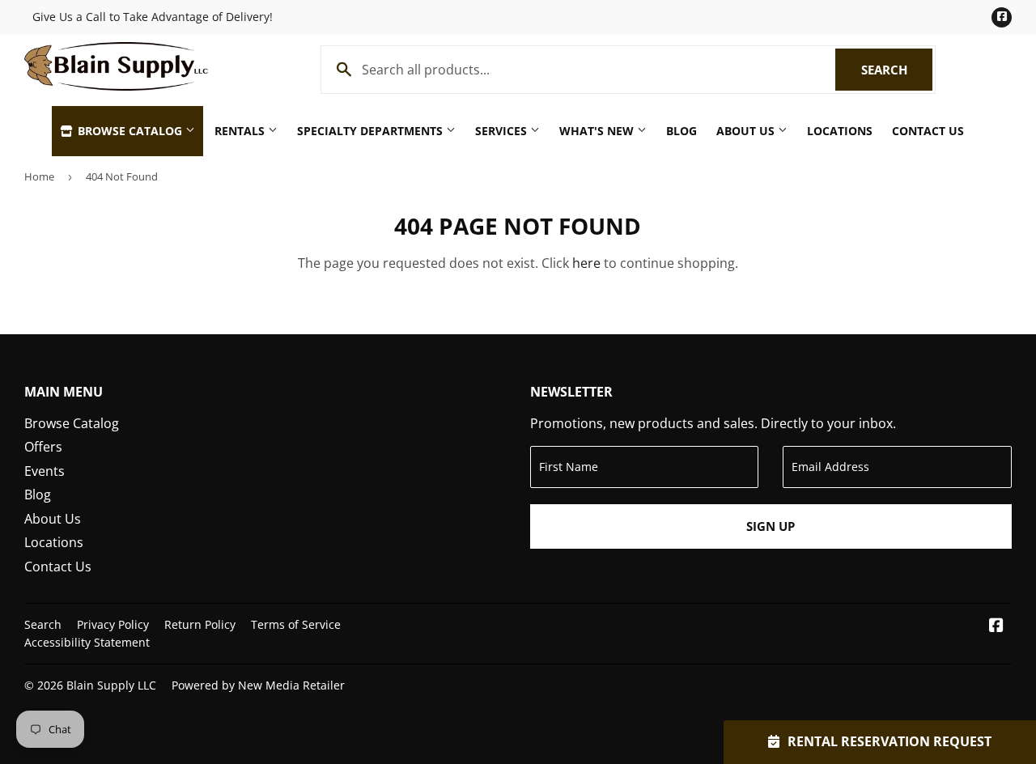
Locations (840, 130)
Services (502, 130)
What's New (598, 130)
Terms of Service (296, 624)
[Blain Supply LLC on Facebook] (996, 626)
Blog (681, 130)
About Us (747, 130)
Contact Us (928, 130)
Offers (43, 447)
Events (44, 471)
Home (39, 176)
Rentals (241, 130)
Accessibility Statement (87, 642)
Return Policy (200, 624)
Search (896, 70)
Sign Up (770, 526)
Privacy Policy (113, 624)
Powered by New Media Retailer (258, 685)
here (586, 263)
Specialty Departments (371, 130)
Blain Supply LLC (111, 685)
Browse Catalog (129, 130)
